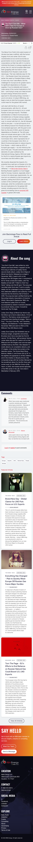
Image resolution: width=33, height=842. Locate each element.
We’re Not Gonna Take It (19, 168)
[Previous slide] (29, 43)
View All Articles (17, 721)
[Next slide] (31, 43)
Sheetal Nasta (14, 35)
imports (9, 460)
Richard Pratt (13, 587)
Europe (4, 460)
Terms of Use (5, 830)
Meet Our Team (8, 746)
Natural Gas (6, 38)
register (12, 448)
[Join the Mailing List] (30, 47)
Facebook (4, 801)
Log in (9, 241)
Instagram (4, 806)
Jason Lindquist (14, 507)
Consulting (4, 821)
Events (3, 819)
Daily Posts (5, 815)
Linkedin (4, 803)
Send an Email (6, 790)
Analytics (4, 817)
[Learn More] (16, 205)
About (3, 823)
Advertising (5, 826)
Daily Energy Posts (7, 20)
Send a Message (9, 751)
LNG (14, 460)
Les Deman (24, 398)
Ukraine (4, 463)
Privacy (3, 828)
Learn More (7, 229)
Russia (27, 460)
